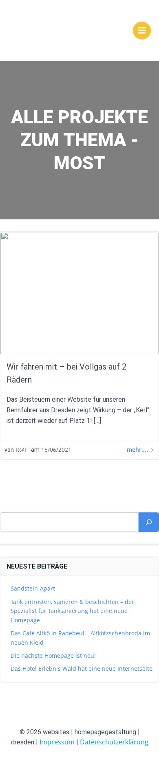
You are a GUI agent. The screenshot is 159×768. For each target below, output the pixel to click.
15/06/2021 (56, 449)
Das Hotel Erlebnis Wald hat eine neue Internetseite (81, 668)
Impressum (57, 741)
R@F (21, 449)
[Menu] (142, 30)
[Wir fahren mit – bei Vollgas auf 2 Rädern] (79, 292)
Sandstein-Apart (33, 588)
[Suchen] (149, 522)
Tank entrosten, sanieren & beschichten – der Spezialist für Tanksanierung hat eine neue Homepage (72, 611)
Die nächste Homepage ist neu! (53, 655)
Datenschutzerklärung (114, 741)
